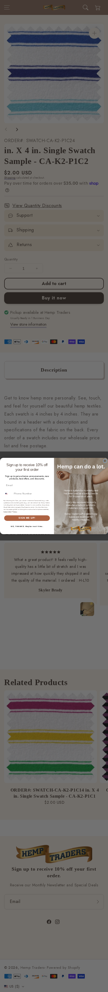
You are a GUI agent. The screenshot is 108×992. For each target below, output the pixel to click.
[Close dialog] (105, 461)
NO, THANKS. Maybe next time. (27, 526)
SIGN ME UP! (27, 518)
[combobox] (8, 493)
